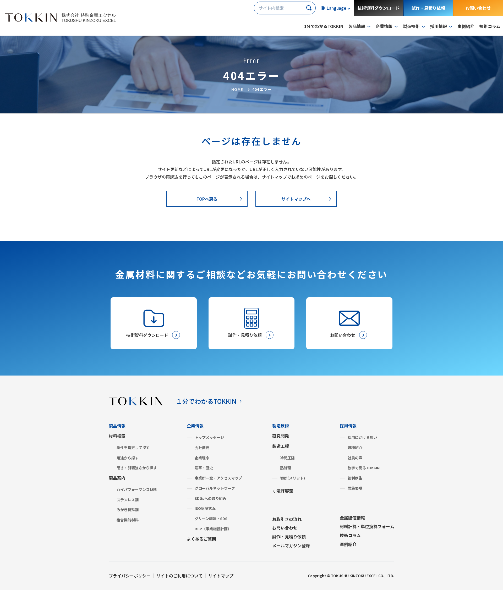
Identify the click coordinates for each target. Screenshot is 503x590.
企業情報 (195, 425)
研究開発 (280, 436)
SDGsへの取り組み (210, 498)
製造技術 (280, 425)
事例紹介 (465, 26)
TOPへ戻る (206, 199)
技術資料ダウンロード (379, 8)
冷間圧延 (287, 457)
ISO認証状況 (205, 508)
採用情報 (348, 425)
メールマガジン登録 (291, 545)
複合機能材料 (128, 519)
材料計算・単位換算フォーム (367, 526)
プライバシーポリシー (130, 575)
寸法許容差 (282, 490)
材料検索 (117, 436)
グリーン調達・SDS (211, 518)
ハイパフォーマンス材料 (137, 489)
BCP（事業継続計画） (213, 528)
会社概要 (202, 447)
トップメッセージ (209, 437)
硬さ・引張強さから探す (137, 467)
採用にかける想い (362, 437)
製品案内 (117, 478)
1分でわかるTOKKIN (323, 26)
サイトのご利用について (179, 575)
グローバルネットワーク (215, 488)
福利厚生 (355, 478)
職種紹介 (355, 447)
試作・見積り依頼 (428, 8)
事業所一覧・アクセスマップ (218, 478)
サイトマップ (220, 575)
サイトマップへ (296, 199)
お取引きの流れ (287, 519)
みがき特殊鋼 (128, 509)
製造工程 (280, 446)
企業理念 (202, 457)
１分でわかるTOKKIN (206, 401)
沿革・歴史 (204, 467)
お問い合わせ (478, 8)
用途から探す (128, 457)
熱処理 (285, 467)
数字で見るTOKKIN (364, 467)
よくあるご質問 (201, 539)
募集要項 (355, 488)
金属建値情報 (352, 518)
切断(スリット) (292, 478)
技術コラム (489, 26)
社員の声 (355, 457)
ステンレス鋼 (128, 499)
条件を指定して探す (133, 447)
